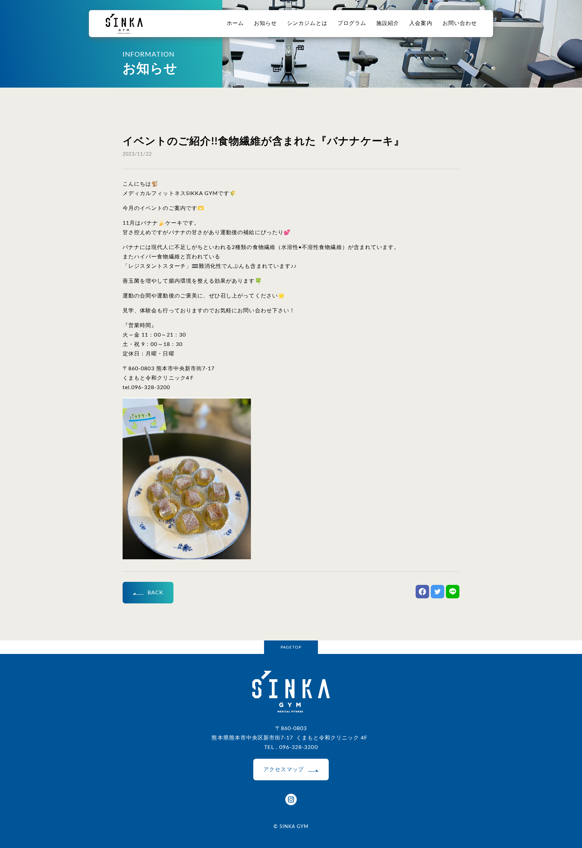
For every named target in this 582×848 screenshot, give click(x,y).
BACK (155, 592)
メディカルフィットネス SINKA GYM (124, 23)
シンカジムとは (307, 23)
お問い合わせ (460, 23)
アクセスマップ (283, 769)
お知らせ (265, 23)
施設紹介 (387, 23)
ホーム (235, 23)
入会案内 (420, 23)
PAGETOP (291, 647)
